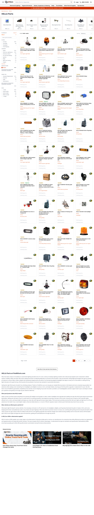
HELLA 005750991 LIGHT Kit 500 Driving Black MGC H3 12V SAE (83, 345)
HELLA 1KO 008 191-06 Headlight (83, 211)
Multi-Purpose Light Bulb (44, 82)
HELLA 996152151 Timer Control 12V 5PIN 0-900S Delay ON (46, 239)
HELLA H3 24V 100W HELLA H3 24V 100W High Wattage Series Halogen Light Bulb (46, 77)
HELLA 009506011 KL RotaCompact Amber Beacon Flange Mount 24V (46, 49)
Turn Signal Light (80, 297)
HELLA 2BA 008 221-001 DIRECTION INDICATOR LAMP (65, 49)
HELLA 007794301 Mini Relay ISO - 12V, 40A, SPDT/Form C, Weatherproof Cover (46, 213)
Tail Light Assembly (80, 323)
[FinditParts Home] (9, 2)
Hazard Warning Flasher (25, 136)
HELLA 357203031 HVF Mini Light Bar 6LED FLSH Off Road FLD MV (27, 292)
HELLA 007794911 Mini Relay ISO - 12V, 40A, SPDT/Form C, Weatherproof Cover (65, 132)
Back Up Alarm (79, 55)
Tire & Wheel (59, 5)
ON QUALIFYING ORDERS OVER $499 (54, 8)
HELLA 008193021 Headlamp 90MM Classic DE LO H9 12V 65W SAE (65, 159)
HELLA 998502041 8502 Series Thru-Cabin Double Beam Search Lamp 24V (27, 186)
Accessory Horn (79, 189)
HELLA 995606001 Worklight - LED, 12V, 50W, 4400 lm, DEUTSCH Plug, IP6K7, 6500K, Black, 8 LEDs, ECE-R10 (46, 105)
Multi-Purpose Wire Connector (26, 323)
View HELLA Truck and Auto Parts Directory (47, 369)
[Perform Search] (71, 2)
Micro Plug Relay (79, 109)
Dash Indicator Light (62, 53)
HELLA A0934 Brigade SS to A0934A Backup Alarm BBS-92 (45, 319)
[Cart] (90, 2)
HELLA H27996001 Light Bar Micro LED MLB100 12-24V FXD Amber (65, 104)
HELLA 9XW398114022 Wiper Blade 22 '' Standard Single (28, 266)
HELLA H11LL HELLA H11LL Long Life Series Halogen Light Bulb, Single (46, 159)
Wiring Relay (79, 79)
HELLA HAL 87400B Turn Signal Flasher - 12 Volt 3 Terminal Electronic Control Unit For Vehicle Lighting (46, 186)
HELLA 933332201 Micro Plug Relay (84, 130)
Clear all (14, 32)
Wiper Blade (23, 270)
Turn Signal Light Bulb (25, 53)
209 (84, 360)
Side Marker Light (80, 162)
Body (53, 5)
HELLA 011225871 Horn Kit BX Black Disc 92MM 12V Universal (83, 266)
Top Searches (81, 5)
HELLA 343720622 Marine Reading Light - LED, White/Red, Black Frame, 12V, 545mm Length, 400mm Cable (65, 293)
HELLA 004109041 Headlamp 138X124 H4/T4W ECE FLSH (64, 319)
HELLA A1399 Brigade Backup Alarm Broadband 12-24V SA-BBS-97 (83, 50)
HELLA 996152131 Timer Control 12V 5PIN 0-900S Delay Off (65, 77)
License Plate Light (24, 242)
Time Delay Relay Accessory (63, 80)
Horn (77, 270)
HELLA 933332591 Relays (81, 76)
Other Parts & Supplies (70, 5)
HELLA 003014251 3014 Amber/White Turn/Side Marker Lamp (83, 293)
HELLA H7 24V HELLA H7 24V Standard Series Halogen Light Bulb (27, 77)
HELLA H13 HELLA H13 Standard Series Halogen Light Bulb (46, 292)
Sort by (78, 33)
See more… (4, 63)
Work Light (41, 109)
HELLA (21, 52)
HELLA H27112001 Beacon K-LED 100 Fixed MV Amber (83, 239)
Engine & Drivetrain (27, 5)
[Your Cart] (90, 2)
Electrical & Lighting (15, 5)
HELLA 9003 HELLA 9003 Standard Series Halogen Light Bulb (27, 158)
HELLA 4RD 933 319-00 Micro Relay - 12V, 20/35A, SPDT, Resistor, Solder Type (83, 104)
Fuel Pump (60, 216)
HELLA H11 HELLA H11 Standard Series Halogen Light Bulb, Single (27, 49)
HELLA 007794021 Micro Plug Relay (46, 266)
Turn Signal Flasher (43, 190)
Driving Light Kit (79, 349)
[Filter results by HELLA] (33, 37)
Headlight (60, 163)
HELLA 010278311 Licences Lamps (27, 238)
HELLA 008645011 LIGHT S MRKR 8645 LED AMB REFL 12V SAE (83, 158)
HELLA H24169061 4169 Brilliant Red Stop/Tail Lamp (83, 319)
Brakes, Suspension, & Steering (42, 5)
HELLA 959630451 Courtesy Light (65, 266)
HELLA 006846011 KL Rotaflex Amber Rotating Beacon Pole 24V (27, 104)
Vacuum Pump (42, 136)
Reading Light (61, 297)
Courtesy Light (61, 269)
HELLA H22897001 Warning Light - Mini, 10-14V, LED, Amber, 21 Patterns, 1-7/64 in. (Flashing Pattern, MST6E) (27, 132)
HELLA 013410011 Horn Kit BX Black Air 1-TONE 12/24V (82, 185)
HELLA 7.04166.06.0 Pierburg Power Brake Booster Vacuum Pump (45, 132)
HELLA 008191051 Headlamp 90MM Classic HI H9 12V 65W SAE (65, 345)
